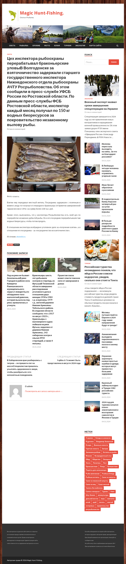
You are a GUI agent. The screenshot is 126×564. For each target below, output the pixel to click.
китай (88, 502)
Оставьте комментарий (16, 129)
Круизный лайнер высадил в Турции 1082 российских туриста (110, 388)
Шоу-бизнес (90, 495)
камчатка (110, 499)
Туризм (67, 46)
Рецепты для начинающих (96, 470)
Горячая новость (92, 449)
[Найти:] (102, 62)
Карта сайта (95, 46)
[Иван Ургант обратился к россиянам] (92, 193)
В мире (88, 445)
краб (94, 502)
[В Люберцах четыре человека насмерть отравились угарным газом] (92, 174)
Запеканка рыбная (93, 452)
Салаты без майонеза (94, 488)
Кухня (57, 46)
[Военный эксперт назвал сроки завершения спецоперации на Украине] (102, 96)
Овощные (107, 459)
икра (103, 499)
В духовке (90, 441)
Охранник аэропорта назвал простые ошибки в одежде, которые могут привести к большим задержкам (110, 365)
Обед (88, 459)
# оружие (89, 438)
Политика (97, 463)
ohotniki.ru (20, 236)
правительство (103, 506)
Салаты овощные (93, 491)
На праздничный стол (103, 456)
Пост (105, 463)
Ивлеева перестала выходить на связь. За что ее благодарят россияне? (109, 150)
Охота (12, 46)
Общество (96, 459)
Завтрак (105, 449)
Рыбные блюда (108, 474)
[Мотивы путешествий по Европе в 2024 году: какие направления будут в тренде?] (92, 321)
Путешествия (112, 466)
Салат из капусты (108, 477)
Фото (47, 46)
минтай (110, 502)
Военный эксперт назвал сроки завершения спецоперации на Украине (101, 105)
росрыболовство (92, 509)
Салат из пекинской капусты (97, 481)
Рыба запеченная (93, 474)
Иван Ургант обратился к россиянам (108, 187)
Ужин (112, 491)
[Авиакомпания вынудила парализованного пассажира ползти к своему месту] (92, 343)
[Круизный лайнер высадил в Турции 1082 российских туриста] (92, 391)
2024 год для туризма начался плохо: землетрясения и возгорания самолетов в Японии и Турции (110, 410)
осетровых (90, 506)
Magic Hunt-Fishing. (42, 13)
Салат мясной (103, 484)
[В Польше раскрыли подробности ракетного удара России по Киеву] (92, 229)
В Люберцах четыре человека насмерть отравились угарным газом (110, 170)
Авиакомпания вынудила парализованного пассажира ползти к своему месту (110, 340)
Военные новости (101, 445)
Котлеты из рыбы (110, 452)
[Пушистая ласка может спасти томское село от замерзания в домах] (69, 272)
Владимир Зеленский (104, 441)
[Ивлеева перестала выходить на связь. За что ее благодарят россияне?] (92, 152)
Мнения (89, 456)
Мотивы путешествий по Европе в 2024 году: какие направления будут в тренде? (110, 318)
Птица (102, 466)
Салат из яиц (91, 484)
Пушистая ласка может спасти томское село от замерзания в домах (69, 279)
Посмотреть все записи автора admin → (44, 391)
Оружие (36, 46)
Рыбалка (23, 46)
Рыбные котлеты (92, 477)
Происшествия (91, 466)
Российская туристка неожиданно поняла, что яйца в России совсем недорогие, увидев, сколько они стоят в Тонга (101, 273)
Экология (80, 46)
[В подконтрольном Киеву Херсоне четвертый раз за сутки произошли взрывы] (92, 207)
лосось (102, 502)
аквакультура (103, 495)
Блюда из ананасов (103, 438)
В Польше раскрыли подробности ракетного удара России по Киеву (110, 226)
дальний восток (92, 499)
